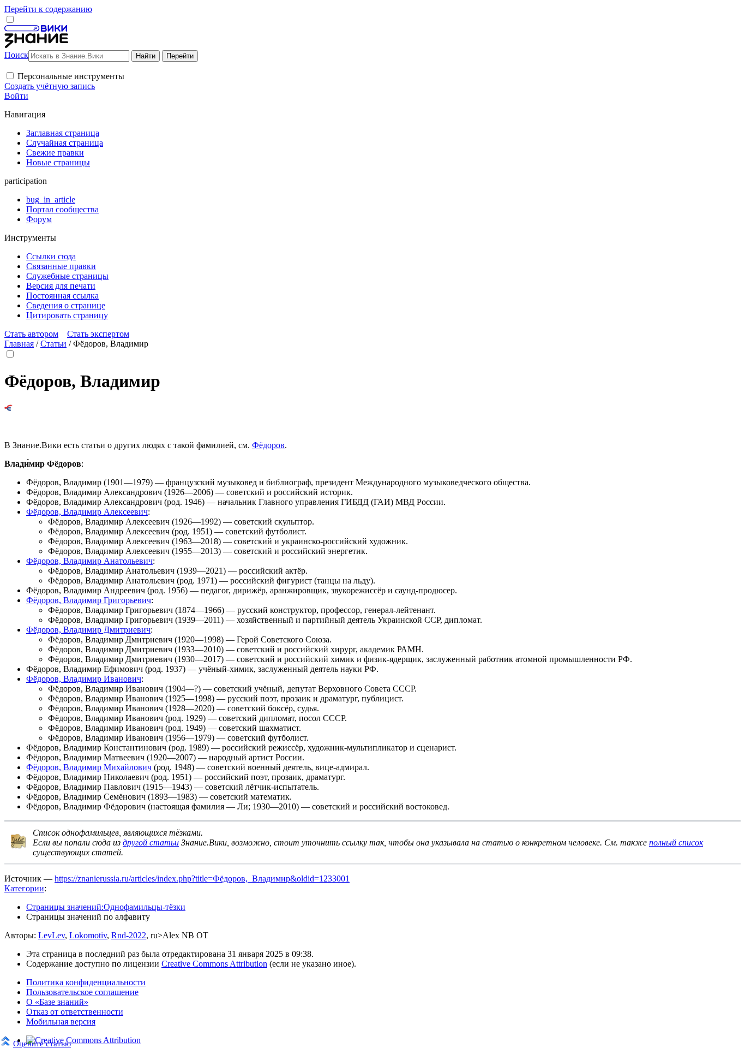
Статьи (53, 343)
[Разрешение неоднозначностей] (8, 408)
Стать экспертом (98, 333)
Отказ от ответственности (74, 1011)
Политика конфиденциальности (86, 982)
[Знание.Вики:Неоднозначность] (18, 846)
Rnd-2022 (128, 935)
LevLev (51, 935)
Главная (19, 343)
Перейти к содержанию (48, 9)
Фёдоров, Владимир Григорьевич (88, 600)
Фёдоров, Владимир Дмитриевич (88, 629)
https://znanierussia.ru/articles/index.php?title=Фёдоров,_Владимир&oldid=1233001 (202, 878)
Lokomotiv (88, 935)
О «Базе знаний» (57, 1002)
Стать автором (31, 333)
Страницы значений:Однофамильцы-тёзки (105, 907)
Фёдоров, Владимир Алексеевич (87, 511)
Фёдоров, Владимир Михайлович (89, 767)
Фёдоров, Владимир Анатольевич (89, 560)
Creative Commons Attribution (214, 963)
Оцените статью (42, 1043)
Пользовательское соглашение (82, 992)
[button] (10, 75)
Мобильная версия (60, 1021)
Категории (24, 888)
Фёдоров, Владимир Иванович (83, 678)
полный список (676, 842)
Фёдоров (268, 445)
